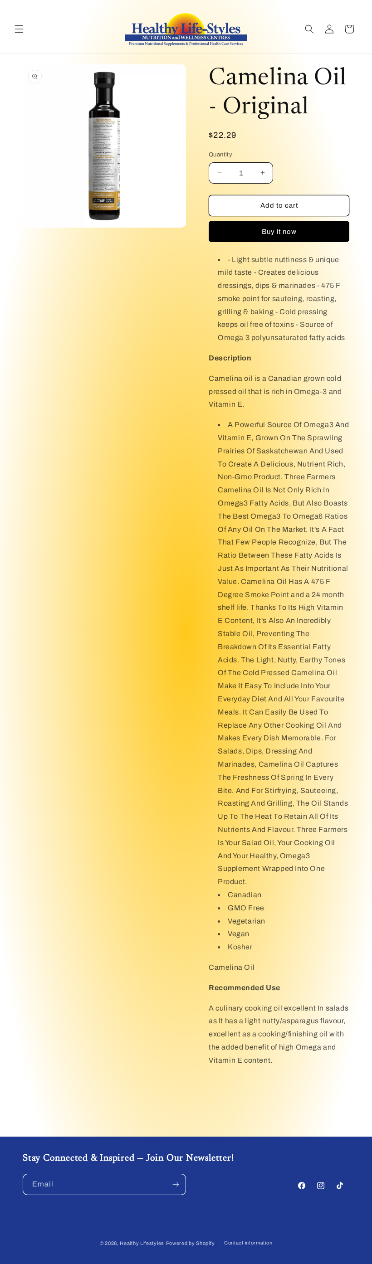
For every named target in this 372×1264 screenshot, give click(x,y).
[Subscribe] (176, 1184)
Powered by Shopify (190, 1243)
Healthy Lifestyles (142, 1243)
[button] (19, 29)
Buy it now (279, 231)
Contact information (248, 1242)
